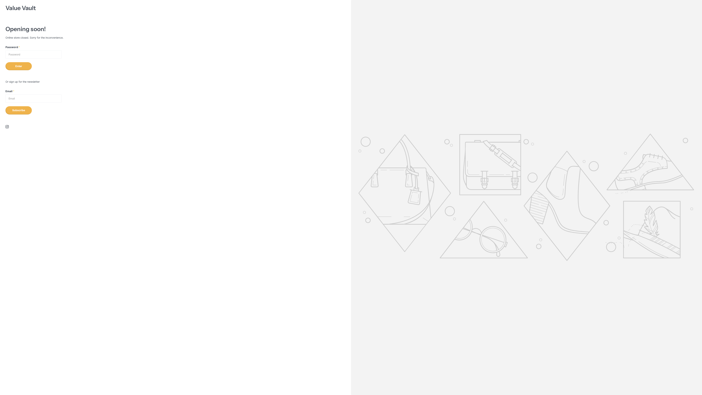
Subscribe (18, 110)
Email (9, 91)
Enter (18, 66)
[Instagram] (7, 126)
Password (12, 47)
